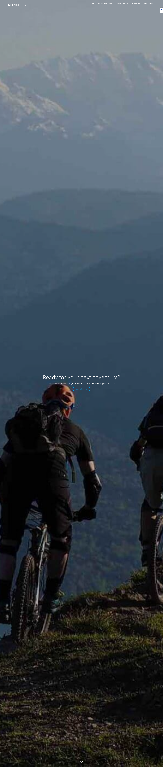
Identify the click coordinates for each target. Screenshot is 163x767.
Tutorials (136, 4)
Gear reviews (122, 4)
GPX (18, 5)
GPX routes (148, 4)
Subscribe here (81, 389)
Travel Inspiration (105, 4)
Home (93, 4)
